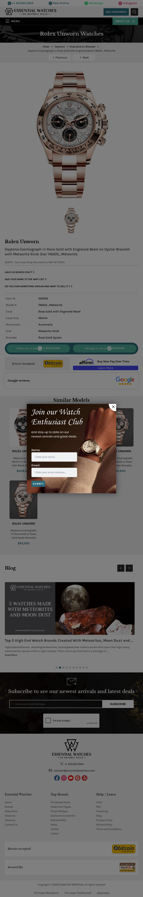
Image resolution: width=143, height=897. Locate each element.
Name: (35, 450)
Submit (38, 483)
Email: (35, 465)
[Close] (112, 407)
